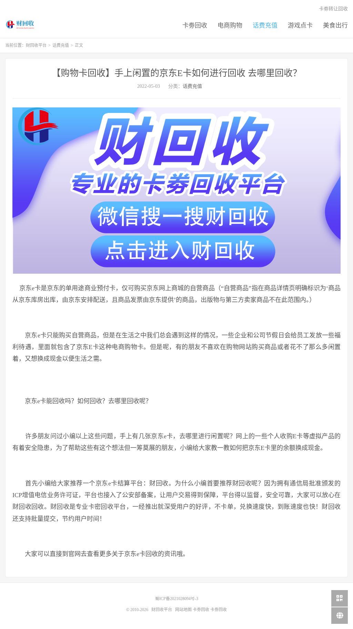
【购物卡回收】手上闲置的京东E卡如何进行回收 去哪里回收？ (177, 73)
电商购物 (230, 25)
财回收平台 (20, 24)
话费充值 (265, 25)
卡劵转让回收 (333, 8)
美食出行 (335, 25)
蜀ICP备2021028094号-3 (176, 598)
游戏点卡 (300, 25)
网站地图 (183, 609)
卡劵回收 (194, 25)
